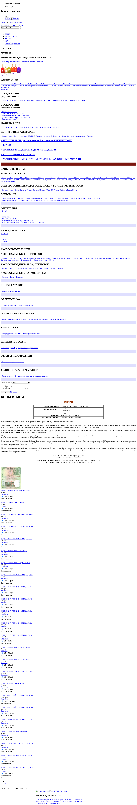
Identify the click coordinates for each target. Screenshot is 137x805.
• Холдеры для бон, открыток (25, 268)
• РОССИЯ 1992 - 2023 (9, 219)
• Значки (21, 305)
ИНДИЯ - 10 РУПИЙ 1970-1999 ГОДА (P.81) (16, 635)
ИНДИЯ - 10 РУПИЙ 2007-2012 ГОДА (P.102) (16, 767)
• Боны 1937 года (128, 178)
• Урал (47, 190)
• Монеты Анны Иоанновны (52, 84)
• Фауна (15, 136)
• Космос (4, 136)
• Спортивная (21, 319)
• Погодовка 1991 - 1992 (43, 100)
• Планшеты (19, 277)
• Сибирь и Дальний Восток (68, 190)
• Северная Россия (7, 190)
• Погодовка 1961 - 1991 (26, 100)
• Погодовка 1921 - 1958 (9, 100)
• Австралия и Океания (25, 127)
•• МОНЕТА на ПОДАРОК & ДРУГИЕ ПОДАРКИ (28, 149)
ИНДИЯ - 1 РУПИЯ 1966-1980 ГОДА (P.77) (16, 683)
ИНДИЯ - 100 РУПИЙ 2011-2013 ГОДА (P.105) (17, 743)
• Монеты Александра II (9, 86)
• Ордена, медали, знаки (9, 305)
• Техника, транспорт (42, 136)
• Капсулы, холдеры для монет (118, 258)
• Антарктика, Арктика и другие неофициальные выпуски (80, 198)
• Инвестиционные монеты (10, 62)
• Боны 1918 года (38, 178)
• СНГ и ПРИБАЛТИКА (9, 198)
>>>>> (4, 211)
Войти (3, 22)
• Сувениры (44, 319)
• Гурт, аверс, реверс (20, 348)
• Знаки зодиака (80, 136)
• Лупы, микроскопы (101, 258)
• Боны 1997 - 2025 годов (110, 179)
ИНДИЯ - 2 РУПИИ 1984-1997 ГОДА (14, 551)
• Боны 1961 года (42, 179)
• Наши (3, 239)
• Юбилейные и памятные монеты (31, 62)
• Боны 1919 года (50, 178)
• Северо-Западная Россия (22, 190)
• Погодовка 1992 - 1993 (60, 100)
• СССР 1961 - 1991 (7, 217)
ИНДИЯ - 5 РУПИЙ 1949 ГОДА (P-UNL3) (15, 563)
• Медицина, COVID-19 (27, 136)
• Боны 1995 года (96, 179)
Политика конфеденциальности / (61, 799)
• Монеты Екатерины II (85, 84)
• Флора (10, 136)
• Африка (42, 127)
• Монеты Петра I (7, 84)
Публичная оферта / (42, 799)
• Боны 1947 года (18, 179)
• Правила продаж (7, 376)
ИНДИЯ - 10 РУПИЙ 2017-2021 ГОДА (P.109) (16, 575)
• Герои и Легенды (33, 319)
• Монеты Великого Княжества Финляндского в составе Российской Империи (77, 86)
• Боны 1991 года (54, 179)
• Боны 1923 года (87, 178)
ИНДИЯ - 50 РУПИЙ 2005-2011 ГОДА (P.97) (16, 755)
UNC (6, 496)
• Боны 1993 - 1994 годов (81, 179)
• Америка (55, 127)
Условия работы (54, 803)
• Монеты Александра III (26, 86)
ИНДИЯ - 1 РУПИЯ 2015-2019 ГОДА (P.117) (16, 671)
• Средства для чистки (40, 260)
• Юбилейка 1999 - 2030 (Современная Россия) (15, 118)
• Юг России (54, 190)
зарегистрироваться (15, 22)
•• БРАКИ (6, 145)
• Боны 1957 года (30, 179)
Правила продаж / (42, 803)
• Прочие (4, 241)
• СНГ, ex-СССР (11, 127)
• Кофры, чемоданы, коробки (40, 258)
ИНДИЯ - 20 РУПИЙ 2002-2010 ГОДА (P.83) (16, 611)
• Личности (70, 136)
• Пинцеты (38, 268)
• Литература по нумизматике (11, 333)
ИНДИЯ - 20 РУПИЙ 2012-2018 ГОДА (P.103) (16, 599)
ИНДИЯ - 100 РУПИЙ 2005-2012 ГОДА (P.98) (16, 514)
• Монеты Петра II (35, 84)
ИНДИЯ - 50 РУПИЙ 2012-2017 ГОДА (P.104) (16, 587)
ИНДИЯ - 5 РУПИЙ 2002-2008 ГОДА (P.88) (16, 490)
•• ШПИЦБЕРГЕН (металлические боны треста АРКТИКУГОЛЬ (36, 140)
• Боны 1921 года (62, 178)
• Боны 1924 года (99, 178)
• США (3, 127)
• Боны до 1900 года (8, 178)
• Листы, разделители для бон (83, 258)
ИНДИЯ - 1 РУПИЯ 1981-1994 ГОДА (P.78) (16, 502)
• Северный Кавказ (38, 190)
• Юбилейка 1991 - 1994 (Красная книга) (12, 114)
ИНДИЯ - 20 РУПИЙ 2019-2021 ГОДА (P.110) (16, 539)
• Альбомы (4, 258)
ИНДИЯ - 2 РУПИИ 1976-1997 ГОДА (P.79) (16, 659)
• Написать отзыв (18, 362)
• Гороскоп (89, 136)
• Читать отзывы (6, 362)
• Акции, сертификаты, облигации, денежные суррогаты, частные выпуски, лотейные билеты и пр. (35, 200)
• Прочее (51, 260)
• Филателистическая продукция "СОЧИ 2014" (17, 221)
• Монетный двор (7, 348)
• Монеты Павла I (99, 84)
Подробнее (4, 506)
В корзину (4, 494)
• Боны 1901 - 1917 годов (23, 178)
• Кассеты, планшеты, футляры (19, 258)
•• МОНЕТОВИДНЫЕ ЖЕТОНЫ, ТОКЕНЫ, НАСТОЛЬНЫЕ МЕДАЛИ (41, 159)
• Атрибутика (28, 305)
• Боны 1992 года (66, 179)
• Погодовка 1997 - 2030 (77, 100)
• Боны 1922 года (75, 178)
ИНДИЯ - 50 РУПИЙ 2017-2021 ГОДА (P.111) (16, 719)
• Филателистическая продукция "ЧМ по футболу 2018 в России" (23, 222)
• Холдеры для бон (26, 260)
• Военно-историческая (9, 319)
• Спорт (63, 136)
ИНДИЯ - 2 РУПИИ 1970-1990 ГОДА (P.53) (16, 647)
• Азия (36, 127)
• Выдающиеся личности (57, 319)
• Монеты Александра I (114, 84)
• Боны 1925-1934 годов (113, 178)
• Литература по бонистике (31, 333)
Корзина (8, 19)
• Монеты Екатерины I (21, 84)
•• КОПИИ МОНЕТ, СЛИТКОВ (18, 154)
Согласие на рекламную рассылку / (72, 801)
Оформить (15, 19)
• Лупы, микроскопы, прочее (53, 268)
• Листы (11, 268)
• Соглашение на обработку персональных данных (31, 376)
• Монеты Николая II (42, 86)
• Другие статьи (32, 348)
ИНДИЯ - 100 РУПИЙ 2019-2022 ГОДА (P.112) (17, 527)
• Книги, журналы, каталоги (10, 291)
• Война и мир (55, 136)
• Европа (48, 127)
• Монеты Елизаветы (69, 84)
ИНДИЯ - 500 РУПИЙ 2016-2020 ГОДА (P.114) (17, 695)
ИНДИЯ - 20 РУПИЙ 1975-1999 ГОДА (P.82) (16, 623)
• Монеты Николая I (129, 84)
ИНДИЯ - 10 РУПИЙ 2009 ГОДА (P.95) (14, 731)
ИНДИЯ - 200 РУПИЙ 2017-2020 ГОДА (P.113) (17, 707)
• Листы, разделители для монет (61, 258)
